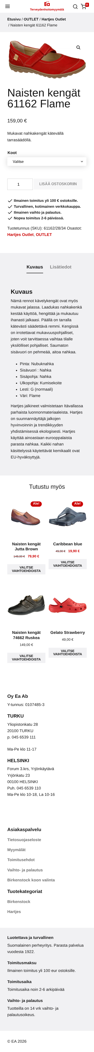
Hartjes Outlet (54, 19)
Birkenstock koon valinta (31, 880)
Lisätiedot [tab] (60, 267)
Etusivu (14, 19)
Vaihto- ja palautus (25, 870)
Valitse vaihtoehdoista (26, 569)
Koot (12, 152)
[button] (7, 6)
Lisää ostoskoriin (58, 184)
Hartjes (14, 911)
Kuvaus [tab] (34, 267)
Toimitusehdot (21, 859)
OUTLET (31, 19)
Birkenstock (18, 901)
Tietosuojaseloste (24, 839)
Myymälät (16, 849)
